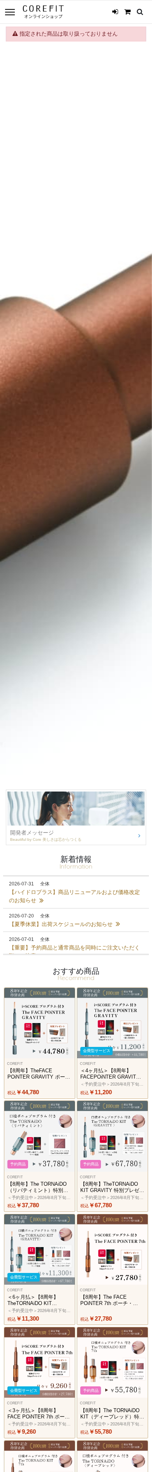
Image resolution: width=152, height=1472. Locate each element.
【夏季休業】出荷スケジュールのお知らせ (61, 924)
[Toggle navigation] (9, 13)
